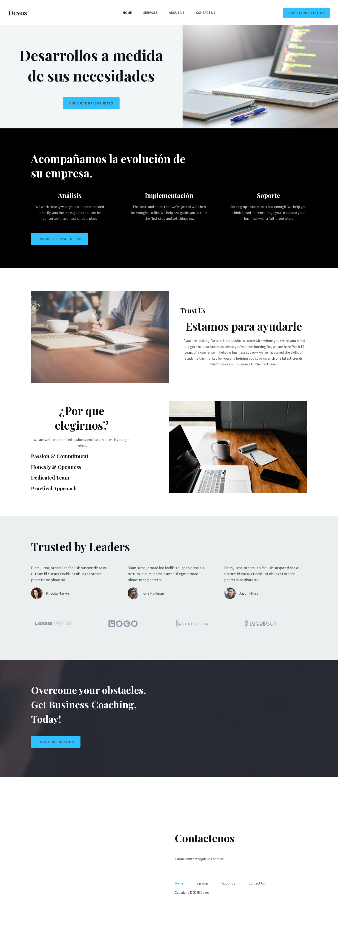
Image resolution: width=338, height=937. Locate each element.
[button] (306, 13)
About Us (176, 12)
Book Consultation (55, 742)
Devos (17, 12)
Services (150, 12)
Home (127, 12)
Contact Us (205, 12)
